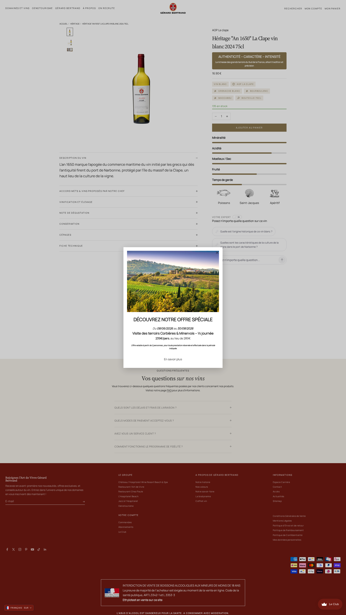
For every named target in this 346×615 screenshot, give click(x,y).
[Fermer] (217, 252)
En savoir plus (173, 359)
